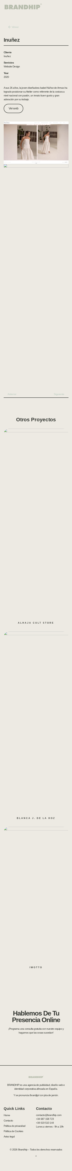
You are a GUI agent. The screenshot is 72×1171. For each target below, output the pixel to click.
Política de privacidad (14, 1125)
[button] (64, 6)
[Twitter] (32, 1162)
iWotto (36, 967)
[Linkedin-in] (39, 1162)
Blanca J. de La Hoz (36, 818)
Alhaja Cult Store (36, 623)
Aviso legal (9, 1136)
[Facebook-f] (25, 1162)
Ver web (13, 108)
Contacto (8, 1120)
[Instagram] (47, 1162)
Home (7, 1115)
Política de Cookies (13, 1131)
